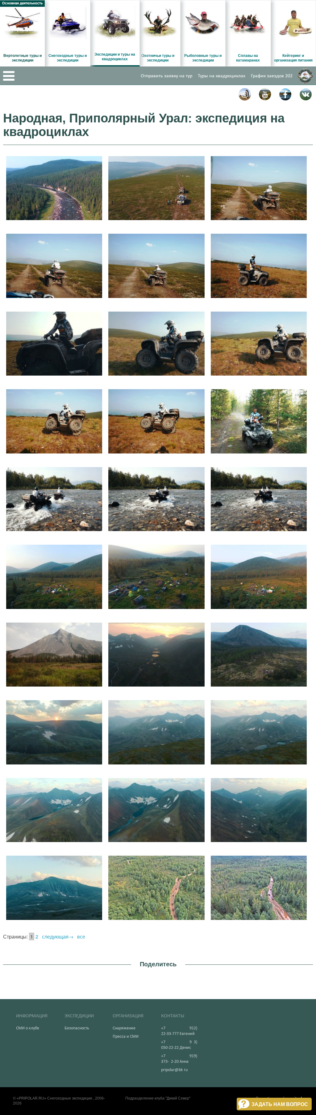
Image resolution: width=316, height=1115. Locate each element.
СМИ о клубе (27, 1028)
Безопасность (76, 1028)
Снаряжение (124, 1028)
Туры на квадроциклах (221, 76)
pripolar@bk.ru (174, 1070)
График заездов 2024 (273, 76)
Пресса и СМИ (126, 1036)
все (81, 936)
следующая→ (57, 936)
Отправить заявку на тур (166, 76)
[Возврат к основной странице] (305, 75)
